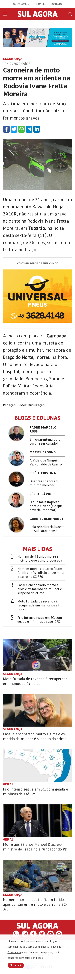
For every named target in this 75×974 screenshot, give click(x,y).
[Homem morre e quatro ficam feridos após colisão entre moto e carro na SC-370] (37, 876)
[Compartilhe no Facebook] (6, 129)
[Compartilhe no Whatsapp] (21, 129)
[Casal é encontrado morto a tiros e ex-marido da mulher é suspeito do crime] (37, 710)
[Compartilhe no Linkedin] (36, 129)
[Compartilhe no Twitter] (14, 129)
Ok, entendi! (16, 965)
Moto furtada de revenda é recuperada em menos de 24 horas (38, 605)
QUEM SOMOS (21, 4)
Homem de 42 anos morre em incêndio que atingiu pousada (39, 558)
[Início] (38, 16)
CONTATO (56, 4)
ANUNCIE (40, 4)
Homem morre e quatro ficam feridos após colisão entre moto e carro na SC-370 (41, 573)
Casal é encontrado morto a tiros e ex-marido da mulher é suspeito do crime (39, 589)
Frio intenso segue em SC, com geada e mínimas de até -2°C (39, 620)
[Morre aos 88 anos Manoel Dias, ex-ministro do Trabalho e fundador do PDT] (37, 820)
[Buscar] (70, 14)
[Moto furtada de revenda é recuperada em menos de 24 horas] (37, 655)
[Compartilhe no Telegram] (29, 129)
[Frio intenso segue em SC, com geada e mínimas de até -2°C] (37, 765)
